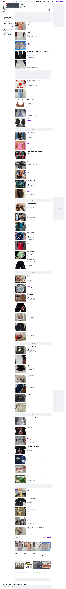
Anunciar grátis (60, 1)
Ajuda (3, 584)
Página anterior (17, 537)
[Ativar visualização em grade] (50, 10)
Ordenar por (4, 31)
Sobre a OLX (13, 584)
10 (38, 537)
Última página (49, 537)
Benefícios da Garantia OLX (6, 20)
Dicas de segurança (8, 584)
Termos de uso (5, 586)
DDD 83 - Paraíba (21, 4)
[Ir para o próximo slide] (50, 550)
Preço (4, 25)
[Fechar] (17, 4)
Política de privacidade (10, 586)
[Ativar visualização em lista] (49, 10)
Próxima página (43, 537)
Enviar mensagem (48, 472)
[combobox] (23, 1)
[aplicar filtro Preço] (12, 27)
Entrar (53, 1)
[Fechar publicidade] (16, 584)
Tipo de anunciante (5, 28)
